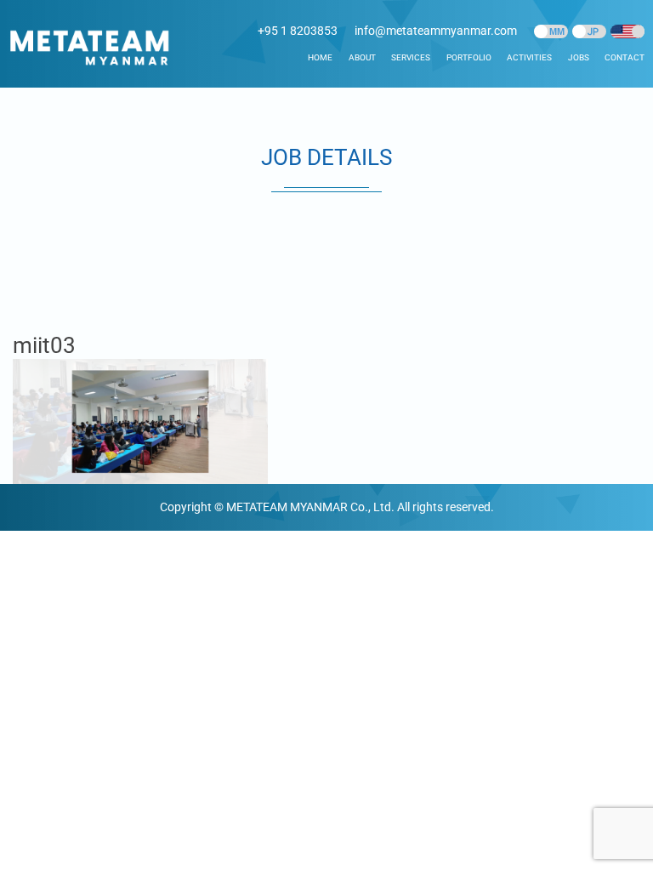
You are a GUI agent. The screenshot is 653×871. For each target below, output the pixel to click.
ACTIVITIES (529, 57)
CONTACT (624, 57)
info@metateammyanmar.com (436, 30)
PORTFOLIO (468, 57)
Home (320, 57)
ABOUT (362, 57)
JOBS (578, 57)
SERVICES (410, 57)
